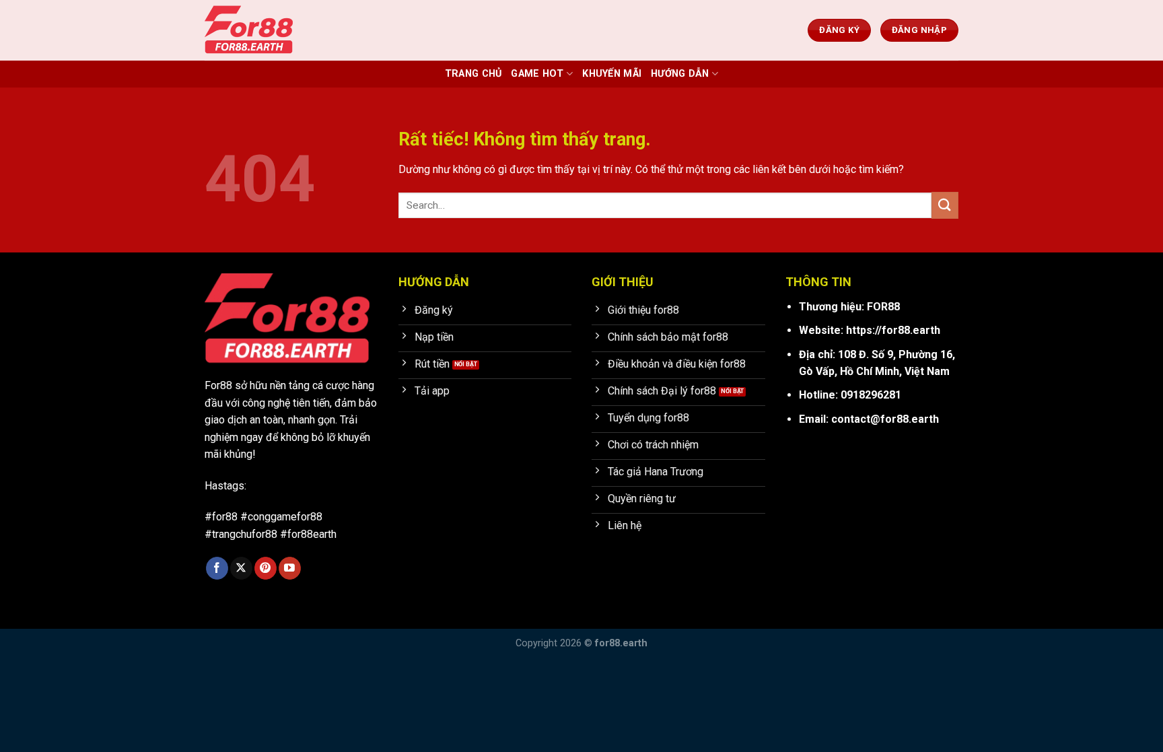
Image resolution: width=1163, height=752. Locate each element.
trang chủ (473, 73)
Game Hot (537, 73)
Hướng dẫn (680, 73)
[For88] (272, 30)
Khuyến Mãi (611, 73)
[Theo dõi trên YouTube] (290, 568)
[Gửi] (944, 205)
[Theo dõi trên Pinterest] (265, 568)
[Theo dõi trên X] (241, 568)
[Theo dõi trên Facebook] (217, 568)
